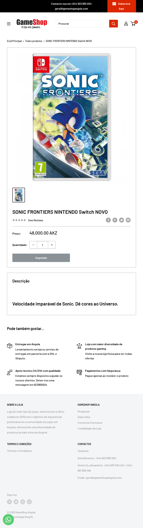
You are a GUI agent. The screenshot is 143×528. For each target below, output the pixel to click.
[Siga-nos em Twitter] (16, 501)
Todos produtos (33, 40)
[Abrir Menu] (8, 23)
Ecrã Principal (14, 40)
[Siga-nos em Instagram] (22, 501)
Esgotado (41, 257)
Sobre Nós (84, 417)
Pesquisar (84, 411)
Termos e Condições (19, 450)
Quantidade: (19, 244)
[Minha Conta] (126, 24)
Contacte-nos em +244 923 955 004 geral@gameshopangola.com (71, 6)
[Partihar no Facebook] (108, 220)
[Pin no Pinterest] (114, 220)
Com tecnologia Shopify (20, 516)
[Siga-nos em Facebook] (9, 501)
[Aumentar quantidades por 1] (51, 245)
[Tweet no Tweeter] (121, 220)
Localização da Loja (89, 428)
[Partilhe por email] (128, 220)
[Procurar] (113, 23)
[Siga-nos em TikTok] (29, 501)
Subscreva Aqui (124, 6)
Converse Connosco (90, 422)
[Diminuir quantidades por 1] (33, 245)
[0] (133, 23)
